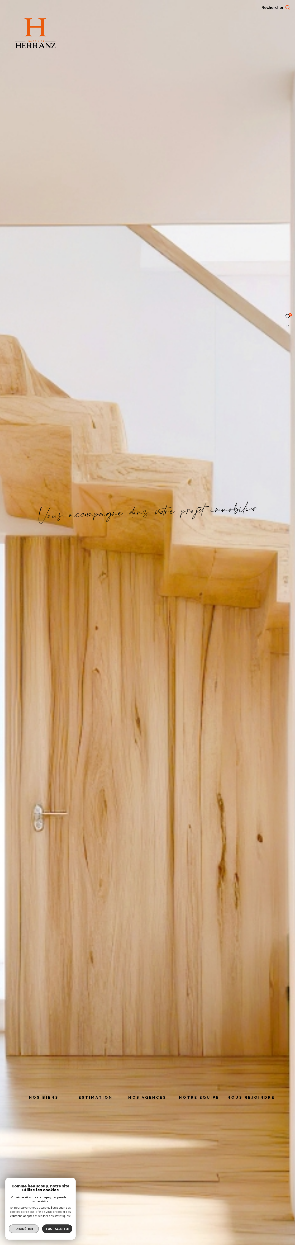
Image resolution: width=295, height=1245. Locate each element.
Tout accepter (57, 1229)
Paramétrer (24, 1229)
